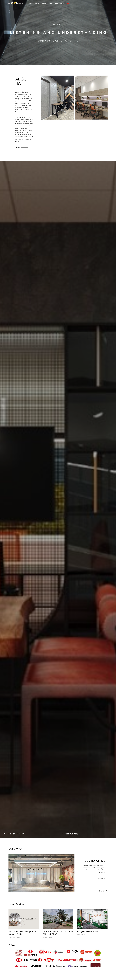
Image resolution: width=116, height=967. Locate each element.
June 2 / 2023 (81, 934)
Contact (62, 3)
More (18, 147)
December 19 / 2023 (14, 937)
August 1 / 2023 (47, 937)
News (56, 3)
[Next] (106, 891)
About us (37, 3)
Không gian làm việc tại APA (87, 931)
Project (50, 3)
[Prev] (97, 891)
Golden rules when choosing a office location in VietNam (22, 932)
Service (44, 3)
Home (30, 3)
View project (101, 878)
